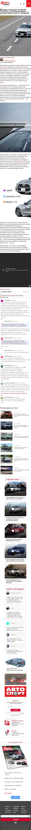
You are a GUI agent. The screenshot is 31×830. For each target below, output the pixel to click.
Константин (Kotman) (9, 383)
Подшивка (16, 806)
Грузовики (8, 810)
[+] (1, 319)
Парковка (16, 808)
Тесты (6, 808)
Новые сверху (26, 291)
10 (5, 466)
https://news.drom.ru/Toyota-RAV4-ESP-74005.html (14, 393)
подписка (15, 819)
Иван (14, 337)
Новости (2, 57)
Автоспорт (8, 812)
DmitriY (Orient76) (8, 397)
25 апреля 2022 (10, 57)
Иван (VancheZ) (8, 321)
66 (5, 411)
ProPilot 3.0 (21, 161)
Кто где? (15, 810)
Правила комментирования (23, 828)
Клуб (14, 812)
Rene (17, 383)
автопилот (7, 289)
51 (5, 422)
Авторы (23, 806)
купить (15, 797)
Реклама (23, 812)
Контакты (24, 810)
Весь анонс (8, 793)
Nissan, (2, 289)
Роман (15, 350)
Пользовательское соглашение (9, 828)
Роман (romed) (8, 338)
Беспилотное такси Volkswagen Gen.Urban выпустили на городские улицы (21, 460)
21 (5, 433)
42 (5, 455)
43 (5, 444)
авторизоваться (11, 295)
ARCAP (22, 808)
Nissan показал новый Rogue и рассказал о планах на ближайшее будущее (21, 426)
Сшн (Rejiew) (7, 300)
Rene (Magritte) (8, 365)
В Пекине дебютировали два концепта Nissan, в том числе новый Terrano (21, 415)
